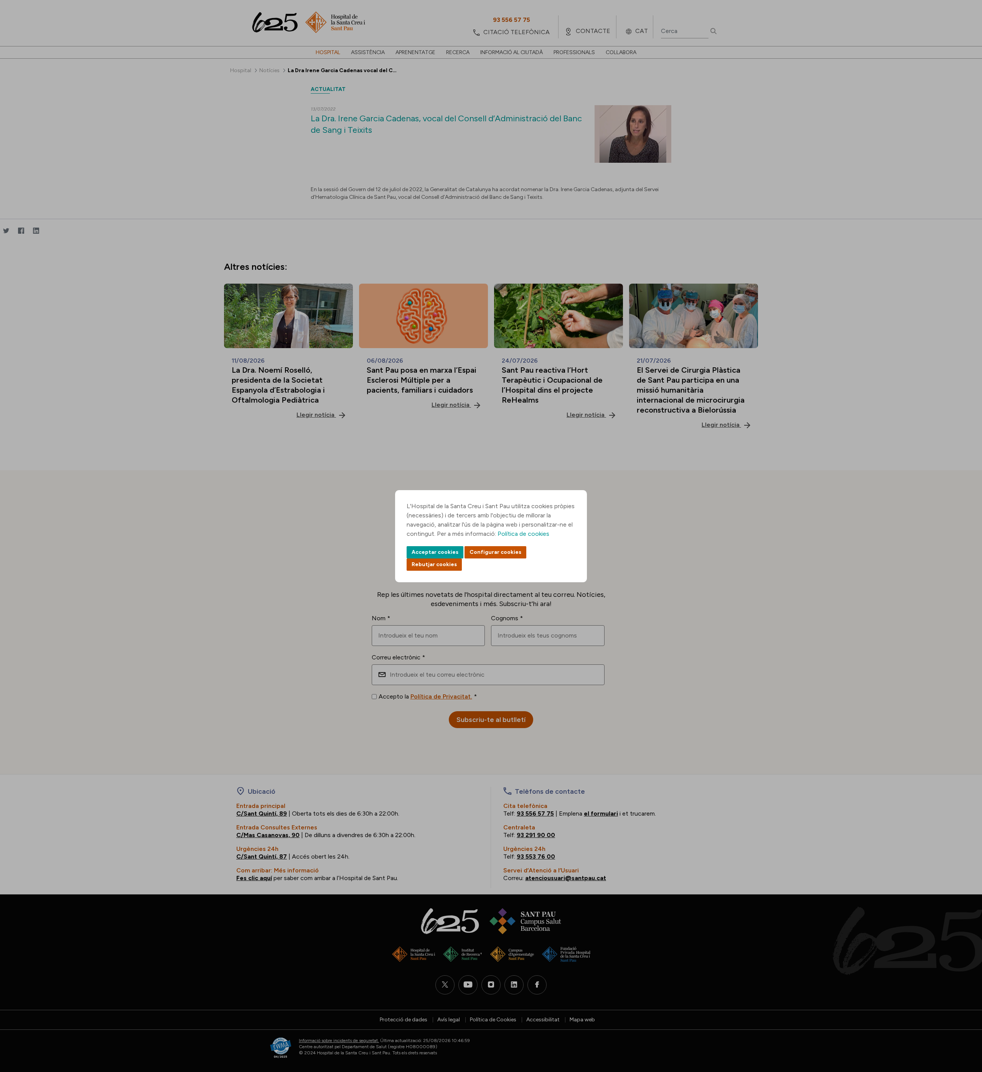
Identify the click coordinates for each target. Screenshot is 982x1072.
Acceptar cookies (435, 552)
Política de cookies (523, 533)
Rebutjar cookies (434, 564)
